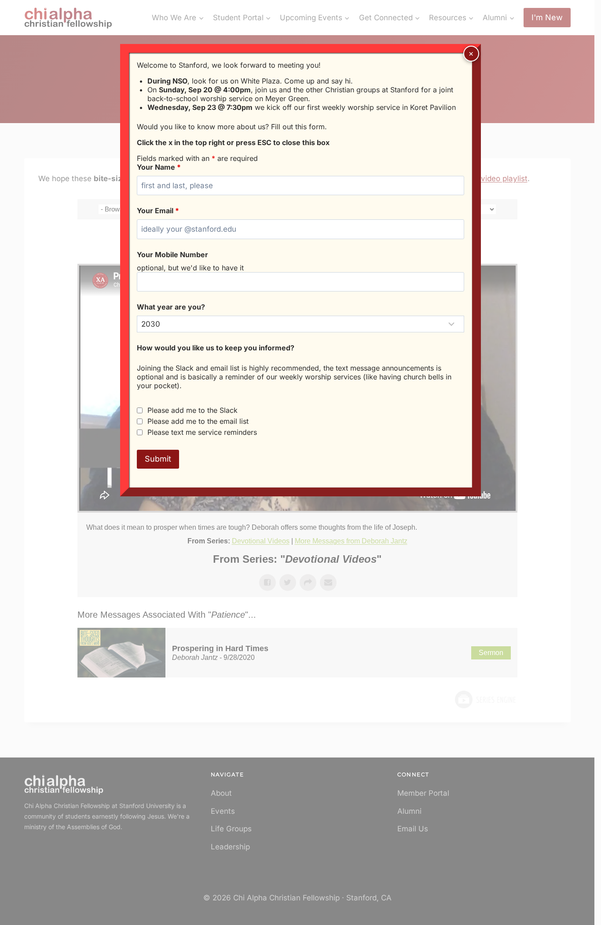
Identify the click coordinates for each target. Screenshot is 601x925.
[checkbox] (140, 410)
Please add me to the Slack (192, 410)
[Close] (471, 54)
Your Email (158, 210)
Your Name (159, 167)
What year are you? (171, 306)
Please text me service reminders (202, 432)
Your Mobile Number (172, 254)
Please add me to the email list (198, 421)
